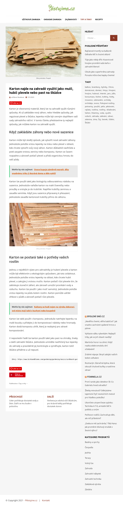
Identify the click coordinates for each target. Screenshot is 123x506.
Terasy (88, 458)
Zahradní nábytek (93, 473)
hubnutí (95, 93)
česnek (105, 119)
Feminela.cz (94, 376)
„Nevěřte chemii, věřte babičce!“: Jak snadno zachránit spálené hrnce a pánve (101, 325)
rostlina (95, 109)
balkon (88, 87)
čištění (111, 119)
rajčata (87, 109)
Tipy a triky (86, 19)
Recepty (99, 19)
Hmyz (105, 90)
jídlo (113, 93)
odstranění (98, 100)
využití (108, 113)
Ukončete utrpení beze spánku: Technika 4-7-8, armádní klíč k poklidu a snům (99, 406)
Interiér (103, 93)
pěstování (110, 106)
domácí (98, 90)
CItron (111, 87)
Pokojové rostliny (107, 103)
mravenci (89, 100)
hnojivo (88, 93)
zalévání (103, 116)
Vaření (87, 113)
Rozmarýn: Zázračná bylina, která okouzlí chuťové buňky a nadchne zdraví (100, 366)
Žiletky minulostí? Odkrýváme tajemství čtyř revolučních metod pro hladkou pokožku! (100, 394)
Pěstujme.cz (31, 500)
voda (102, 113)
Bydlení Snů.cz (96, 316)
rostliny (102, 109)
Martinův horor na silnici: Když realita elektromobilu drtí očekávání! (98, 345)
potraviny (89, 106)
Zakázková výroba (93, 484)
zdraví (110, 116)
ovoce (96, 103)
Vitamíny (95, 113)
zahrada (95, 116)
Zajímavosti (71, 19)
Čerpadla (89, 447)
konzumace (89, 96)
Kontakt (46, 500)
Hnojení (112, 90)
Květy (111, 96)
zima (95, 119)
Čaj (99, 119)
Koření (98, 96)
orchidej (107, 100)
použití (97, 106)
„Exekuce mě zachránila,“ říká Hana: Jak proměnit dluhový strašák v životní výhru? (101, 427)
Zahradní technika (93, 479)
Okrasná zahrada (52, 19)
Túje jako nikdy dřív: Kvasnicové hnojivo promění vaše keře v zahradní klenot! (99, 63)
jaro (109, 93)
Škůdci (87, 122)
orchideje (89, 103)
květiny (105, 96)
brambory (96, 87)
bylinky (104, 87)
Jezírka (88, 452)
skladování (111, 109)
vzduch (88, 116)
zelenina (88, 119)
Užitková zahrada (31, 19)
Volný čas (89, 463)
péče (103, 106)
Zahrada (88, 468)
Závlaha (88, 489)
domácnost (89, 90)
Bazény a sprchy (92, 442)
